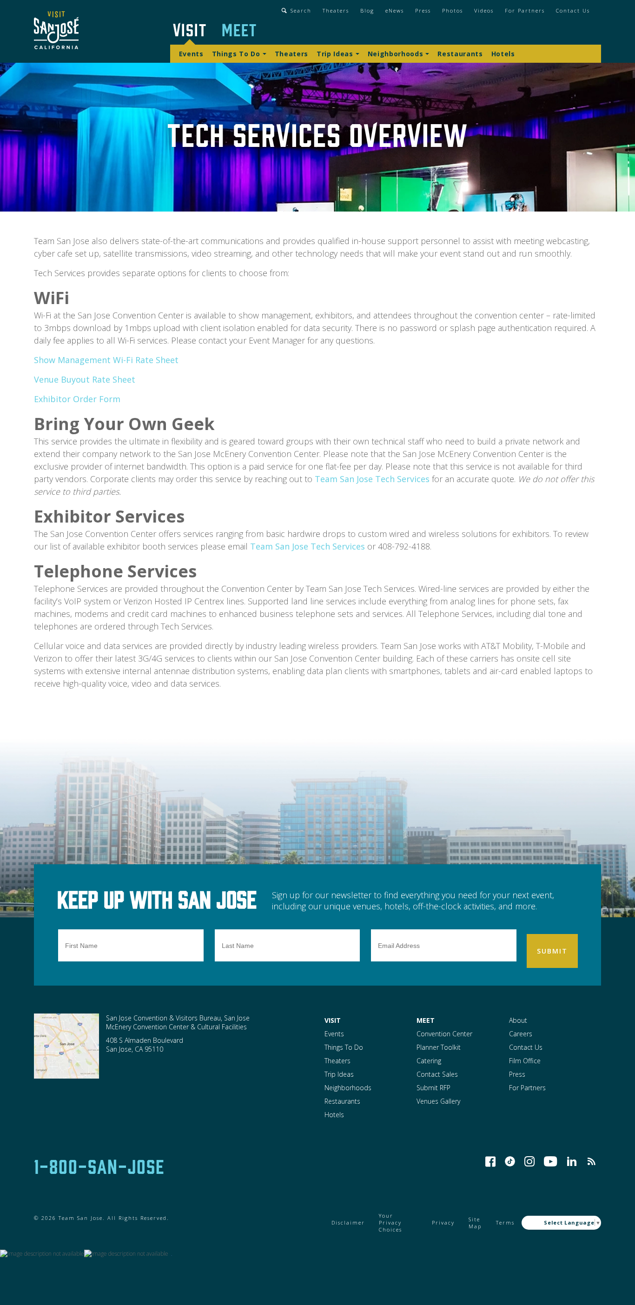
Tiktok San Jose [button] (510, 1161)
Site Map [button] (475, 1223)
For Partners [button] (525, 10)
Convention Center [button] (444, 1033)
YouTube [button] (550, 1161)
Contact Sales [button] (437, 1074)
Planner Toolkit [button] (439, 1047)
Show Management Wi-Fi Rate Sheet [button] (106, 359)
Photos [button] (452, 10)
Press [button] (423, 10)
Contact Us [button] (573, 10)
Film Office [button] (525, 1060)
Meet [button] (239, 29)
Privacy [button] (443, 1222)
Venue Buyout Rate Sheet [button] (84, 379)
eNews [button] (394, 10)
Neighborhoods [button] (395, 53)
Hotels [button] (503, 53)
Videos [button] (484, 10)
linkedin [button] (572, 1161)
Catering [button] (429, 1060)
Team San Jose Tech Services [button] (372, 478)
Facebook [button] (490, 1161)
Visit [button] (190, 29)
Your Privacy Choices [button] (390, 1222)
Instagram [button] (529, 1161)
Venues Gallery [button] (438, 1101)
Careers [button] (520, 1033)
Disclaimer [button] (348, 1222)
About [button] (518, 1020)
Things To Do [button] (236, 53)
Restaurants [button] (460, 53)
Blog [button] (367, 10)
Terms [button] (505, 1222)
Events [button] (191, 53)
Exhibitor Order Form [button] (77, 398)
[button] (56, 31)
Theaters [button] (336, 10)
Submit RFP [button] (433, 1087)
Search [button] (301, 10)
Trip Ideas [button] (335, 53)
